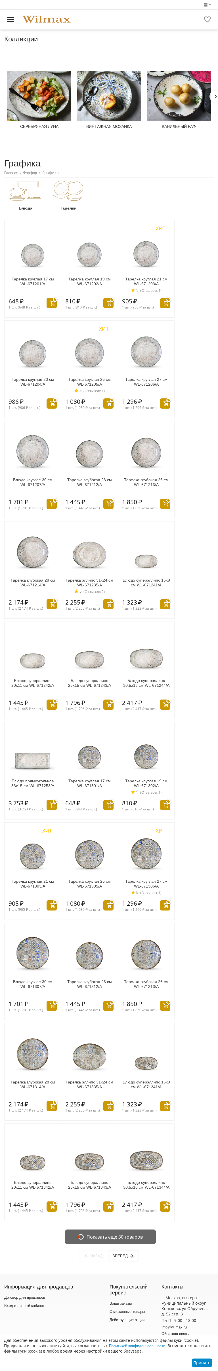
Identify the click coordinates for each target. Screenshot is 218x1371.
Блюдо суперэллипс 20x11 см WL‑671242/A (32, 683)
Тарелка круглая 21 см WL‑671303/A (33, 883)
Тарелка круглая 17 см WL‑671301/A (89, 783)
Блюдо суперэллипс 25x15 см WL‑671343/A (89, 1185)
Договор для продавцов (24, 1297)
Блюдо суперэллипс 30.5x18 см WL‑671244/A (146, 683)
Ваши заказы (121, 1303)
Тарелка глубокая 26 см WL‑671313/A (146, 984)
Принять (201, 1362)
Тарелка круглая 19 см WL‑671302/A (146, 783)
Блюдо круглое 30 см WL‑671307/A (33, 984)
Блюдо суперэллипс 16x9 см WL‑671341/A (146, 1084)
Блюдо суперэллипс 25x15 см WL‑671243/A (89, 683)
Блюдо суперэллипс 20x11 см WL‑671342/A (32, 1185)
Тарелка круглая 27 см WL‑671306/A (146, 883)
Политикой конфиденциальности (137, 1346)
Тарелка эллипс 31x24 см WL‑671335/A (89, 1084)
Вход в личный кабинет (24, 1306)
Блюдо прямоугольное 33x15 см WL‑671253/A (32, 783)
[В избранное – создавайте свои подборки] (207, 19)
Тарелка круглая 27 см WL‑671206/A (146, 381)
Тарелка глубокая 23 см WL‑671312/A (89, 984)
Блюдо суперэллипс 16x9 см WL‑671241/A (146, 582)
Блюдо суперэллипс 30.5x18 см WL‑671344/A (146, 1185)
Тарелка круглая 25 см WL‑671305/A (89, 883)
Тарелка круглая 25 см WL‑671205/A (89, 381)
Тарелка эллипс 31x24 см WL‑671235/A (89, 582)
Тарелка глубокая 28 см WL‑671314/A (33, 1084)
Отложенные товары (127, 1311)
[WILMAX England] (46, 19)
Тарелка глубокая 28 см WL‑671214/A (33, 582)
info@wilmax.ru (174, 1327)
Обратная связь (175, 1334)
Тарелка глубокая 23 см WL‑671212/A (89, 482)
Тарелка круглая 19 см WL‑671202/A (89, 281)
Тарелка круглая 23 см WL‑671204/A (33, 381)
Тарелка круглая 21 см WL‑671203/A (146, 281)
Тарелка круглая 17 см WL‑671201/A (33, 281)
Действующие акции (127, 1320)
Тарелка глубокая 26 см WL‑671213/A (146, 482)
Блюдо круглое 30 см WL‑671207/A (33, 482)
